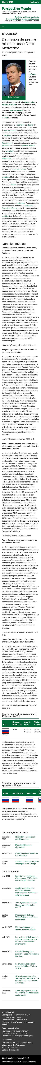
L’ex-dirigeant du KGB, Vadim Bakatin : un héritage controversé (26, 917)
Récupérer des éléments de (18, 1023)
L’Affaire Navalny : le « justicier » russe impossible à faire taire (27, 954)
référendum (6, 159)
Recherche (34, 2)
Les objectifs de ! (16, 1015)
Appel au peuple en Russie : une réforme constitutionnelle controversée (27, 993)
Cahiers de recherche (10, 1050)
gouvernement (16, 110)
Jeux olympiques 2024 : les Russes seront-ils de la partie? (26, 905)
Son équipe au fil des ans (12, 1017)
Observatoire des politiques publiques (17, 1042)
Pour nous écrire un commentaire (15, 1031)
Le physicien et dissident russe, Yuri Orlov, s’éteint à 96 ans (26, 966)
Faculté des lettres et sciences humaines (22, 19)
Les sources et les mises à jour (14, 1020)
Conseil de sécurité (9, 208)
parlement (6, 146)
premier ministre (9, 105)
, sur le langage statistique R (17, 1036)
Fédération (20, 125)
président (33, 74)
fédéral (5, 118)
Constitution (29, 102)
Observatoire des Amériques (13, 1045)
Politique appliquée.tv (10, 1047)
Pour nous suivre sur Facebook (14, 1033)
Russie (30, 125)
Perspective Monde (16, 8)
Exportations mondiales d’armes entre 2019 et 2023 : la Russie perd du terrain (26, 878)
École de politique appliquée (27, 17)
